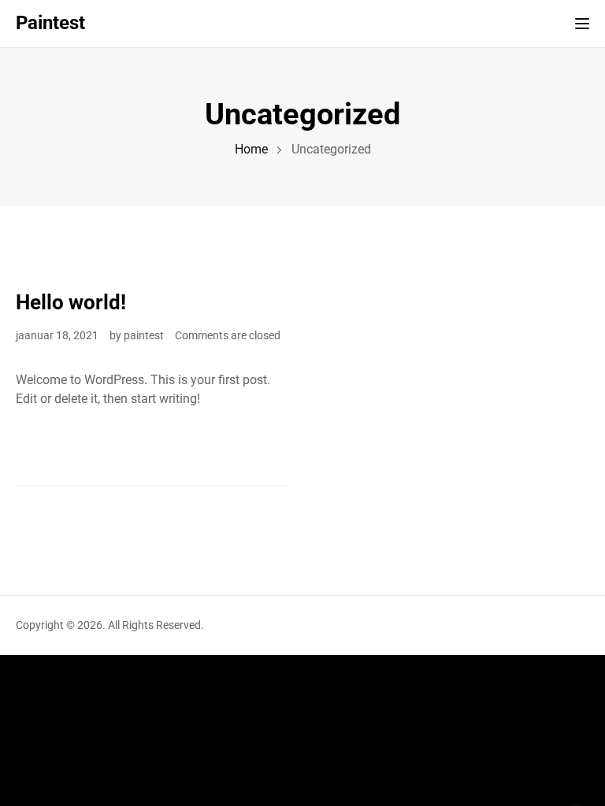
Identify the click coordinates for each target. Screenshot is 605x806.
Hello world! (71, 302)
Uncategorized (53, 271)
